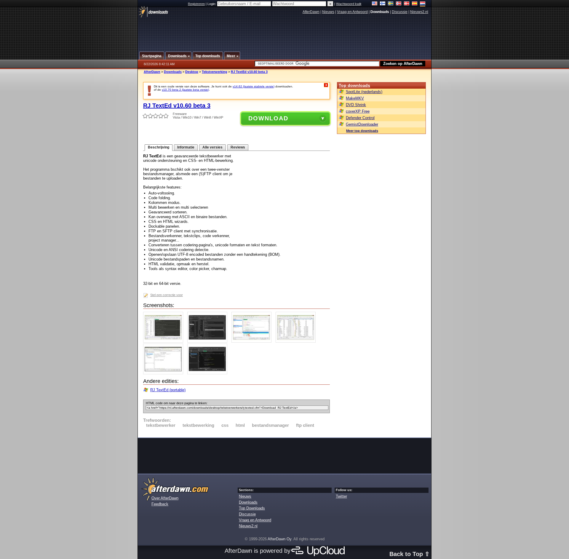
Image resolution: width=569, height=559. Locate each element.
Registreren (196, 4)
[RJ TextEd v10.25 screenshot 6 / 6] (208, 373)
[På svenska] (391, 4)
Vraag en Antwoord (352, 12)
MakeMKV (355, 98)
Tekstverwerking (214, 72)
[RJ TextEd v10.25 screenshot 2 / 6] (208, 341)
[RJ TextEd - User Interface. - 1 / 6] (164, 341)
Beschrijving (158, 147)
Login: (212, 4)
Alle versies (212, 147)
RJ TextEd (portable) (168, 390)
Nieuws (328, 12)
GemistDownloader (362, 124)
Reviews (238, 147)
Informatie (185, 147)
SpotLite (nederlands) (364, 92)
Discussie (399, 12)
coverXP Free (358, 111)
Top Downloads (252, 508)
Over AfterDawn (164, 498)
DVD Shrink (356, 105)
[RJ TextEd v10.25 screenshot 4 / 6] (297, 341)
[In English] (375, 4)
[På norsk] (399, 4)
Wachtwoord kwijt (348, 4)
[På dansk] (407, 4)
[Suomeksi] (383, 4)
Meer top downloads (362, 130)
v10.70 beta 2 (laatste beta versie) (185, 89)
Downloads (173, 72)
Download (268, 118)
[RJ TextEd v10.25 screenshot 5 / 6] (164, 373)
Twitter (341, 496)
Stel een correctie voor (166, 295)
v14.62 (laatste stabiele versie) (253, 86)
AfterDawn (311, 12)
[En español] (415, 4)
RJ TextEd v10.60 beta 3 (249, 72)
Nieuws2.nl (419, 12)
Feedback (159, 504)
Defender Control (360, 118)
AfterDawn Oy (279, 539)
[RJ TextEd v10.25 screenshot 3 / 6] (252, 341)
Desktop (191, 72)
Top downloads (354, 85)
